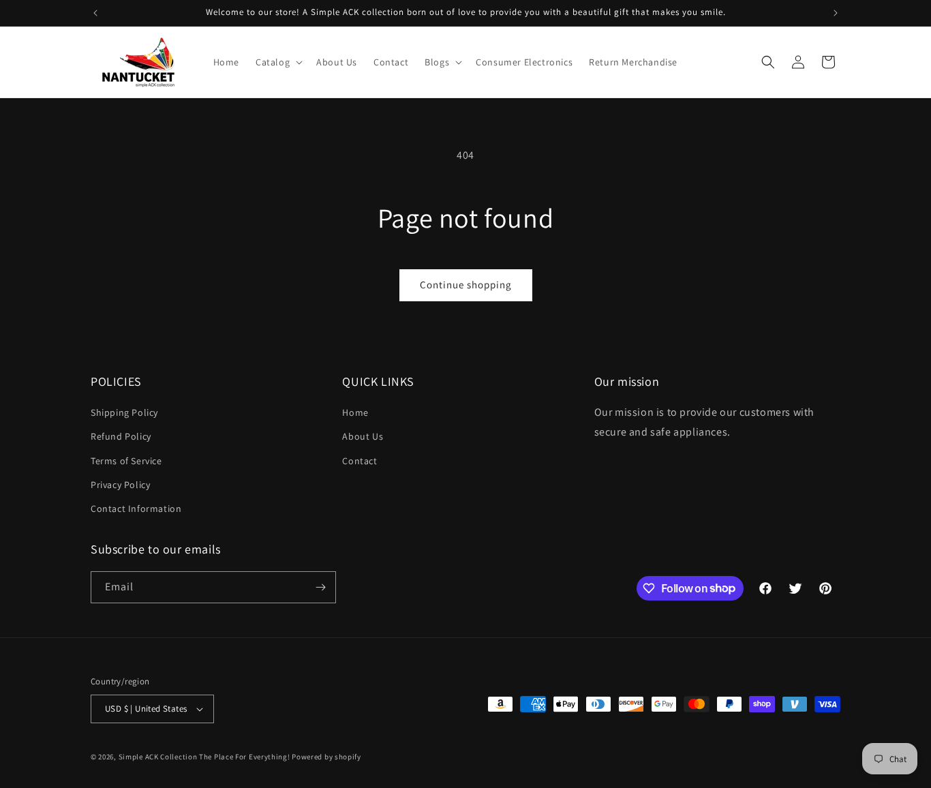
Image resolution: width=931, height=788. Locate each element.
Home (355, 412)
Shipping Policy (124, 412)
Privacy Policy (120, 485)
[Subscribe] (320, 587)
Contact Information (136, 508)
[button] (277, 62)
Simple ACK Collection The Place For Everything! (204, 756)
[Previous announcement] (95, 13)
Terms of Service (126, 461)
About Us (362, 436)
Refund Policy (121, 436)
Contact (359, 461)
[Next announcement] (836, 13)
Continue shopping (466, 284)
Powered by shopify (326, 756)
